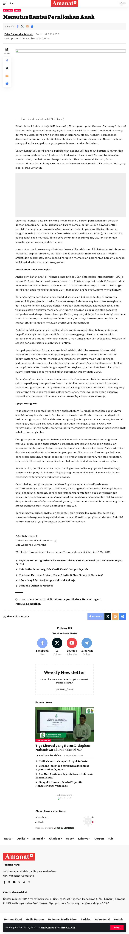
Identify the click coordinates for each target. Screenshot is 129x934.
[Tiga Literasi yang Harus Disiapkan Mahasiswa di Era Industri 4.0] (64, 724)
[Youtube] (72, 647)
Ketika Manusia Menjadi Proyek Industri (63, 761)
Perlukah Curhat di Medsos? (36, 585)
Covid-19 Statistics (64, 828)
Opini (17, 10)
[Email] (27, 26)
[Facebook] (42, 647)
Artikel (8, 10)
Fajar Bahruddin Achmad (18, 34)
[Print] (32, 26)
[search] (114, 3)
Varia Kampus (43, 740)
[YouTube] (14, 882)
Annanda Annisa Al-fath (48, 755)
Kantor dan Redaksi (15, 892)
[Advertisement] (70, 195)
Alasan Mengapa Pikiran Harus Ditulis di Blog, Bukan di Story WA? (62, 575)
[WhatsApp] (29, 882)
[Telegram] (87, 647)
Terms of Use (68, 927)
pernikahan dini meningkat (83, 599)
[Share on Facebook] (17, 26)
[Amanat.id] (64, 3)
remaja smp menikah (28, 604)
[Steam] (24, 882)
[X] (57, 647)
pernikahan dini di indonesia (47, 599)
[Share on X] (22, 26)
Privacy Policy (48, 927)
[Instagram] (19, 882)
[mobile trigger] (5, 3)
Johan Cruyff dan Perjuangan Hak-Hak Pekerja (47, 580)
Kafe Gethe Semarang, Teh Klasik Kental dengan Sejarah (53, 569)
